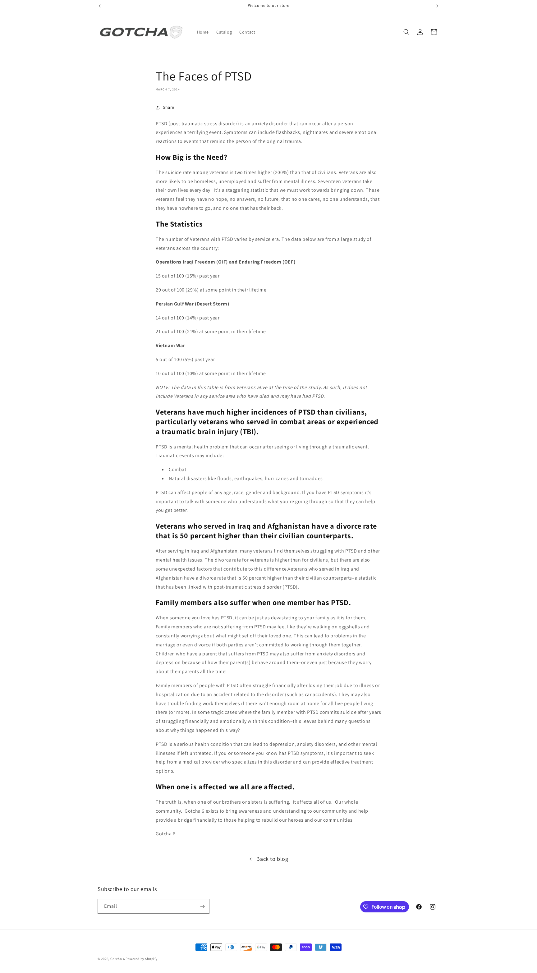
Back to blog (272, 858)
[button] (406, 32)
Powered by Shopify (142, 959)
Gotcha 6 (117, 959)
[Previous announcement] (100, 6)
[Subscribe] (202, 906)
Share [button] (168, 107)
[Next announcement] (437, 6)
